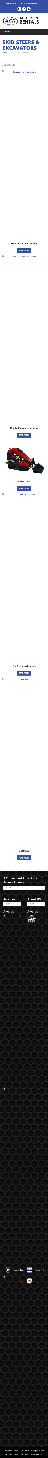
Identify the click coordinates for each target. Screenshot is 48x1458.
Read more (24, 250)
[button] (6, 31)
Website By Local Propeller (18, 1454)
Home (4, 52)
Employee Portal (36, 1454)
